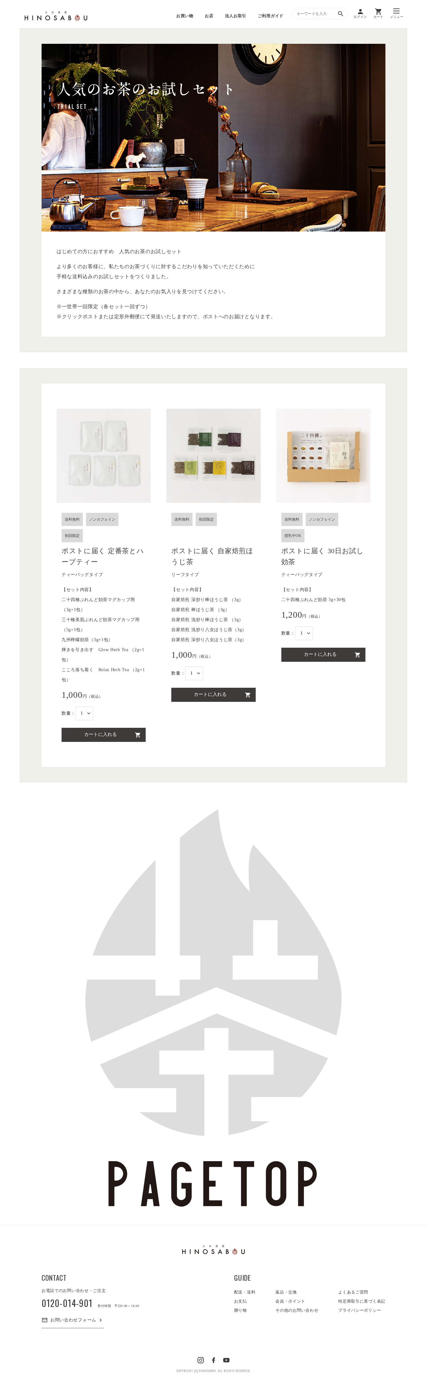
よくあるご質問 (353, 1292)
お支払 (240, 1301)
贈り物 (240, 1310)
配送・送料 (245, 1292)
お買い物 (184, 15)
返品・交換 (286, 1292)
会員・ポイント (290, 1301)
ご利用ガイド (271, 15)
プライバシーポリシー (359, 1310)
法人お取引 (236, 15)
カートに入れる (100, 734)
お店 (209, 15)
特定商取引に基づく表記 (361, 1301)
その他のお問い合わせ (296, 1310)
